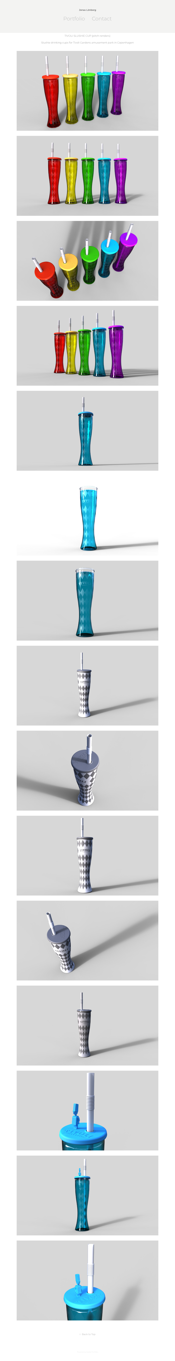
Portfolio (74, 19)
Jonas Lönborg (87, 10)
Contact (102, 19)
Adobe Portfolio (92, 1352)
